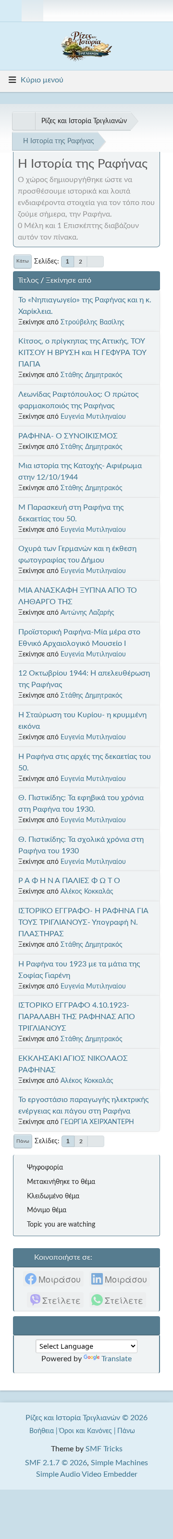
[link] (53, 1278)
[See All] (23, 121)
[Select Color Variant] (162, 11)
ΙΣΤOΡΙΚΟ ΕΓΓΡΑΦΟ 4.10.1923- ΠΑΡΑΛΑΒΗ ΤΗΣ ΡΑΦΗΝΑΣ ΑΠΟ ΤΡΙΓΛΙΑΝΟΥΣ (76, 1016)
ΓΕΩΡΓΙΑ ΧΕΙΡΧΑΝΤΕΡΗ (97, 1122)
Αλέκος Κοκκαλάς (87, 891)
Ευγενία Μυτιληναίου (93, 416)
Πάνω (22, 1141)
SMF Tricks (104, 1449)
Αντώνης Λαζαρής (87, 612)
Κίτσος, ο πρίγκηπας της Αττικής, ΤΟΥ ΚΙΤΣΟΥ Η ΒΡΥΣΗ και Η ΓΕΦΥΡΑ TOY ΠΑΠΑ (82, 352)
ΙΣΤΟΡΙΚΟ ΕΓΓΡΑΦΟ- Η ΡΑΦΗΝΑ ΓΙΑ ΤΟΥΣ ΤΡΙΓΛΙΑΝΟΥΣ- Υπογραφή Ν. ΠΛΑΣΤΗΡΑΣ (83, 922)
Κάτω (22, 261)
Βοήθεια (41, 1431)
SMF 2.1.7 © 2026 (56, 1463)
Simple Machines (119, 1463)
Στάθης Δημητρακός (92, 375)
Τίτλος (28, 280)
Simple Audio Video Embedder (86, 1474)
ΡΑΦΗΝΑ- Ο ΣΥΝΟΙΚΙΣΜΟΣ (68, 436)
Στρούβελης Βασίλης (92, 322)
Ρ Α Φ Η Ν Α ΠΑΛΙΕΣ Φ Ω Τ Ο (69, 880)
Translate (116, 1359)
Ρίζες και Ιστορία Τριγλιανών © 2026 (86, 1418)
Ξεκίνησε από (68, 280)
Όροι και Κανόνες (85, 1431)
